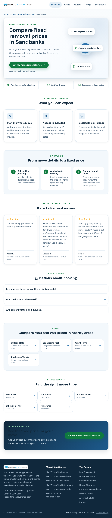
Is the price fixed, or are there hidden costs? (56, 289)
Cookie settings (102, 512)
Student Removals (87, 480)
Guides (78, 4)
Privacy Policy (71, 512)
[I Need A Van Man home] (18, 5)
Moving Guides (86, 493)
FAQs (88, 4)
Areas (67, 4)
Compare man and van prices (22, 14)
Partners (83, 502)
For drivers (101, 4)
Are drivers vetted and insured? (56, 310)
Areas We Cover (86, 497)
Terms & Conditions (87, 512)
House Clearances (87, 485)
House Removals (87, 476)
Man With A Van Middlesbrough (53, 495)
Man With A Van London (57, 472)
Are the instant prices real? (56, 299)
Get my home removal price (27, 65)
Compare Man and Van (90, 489)
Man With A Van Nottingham (59, 485)
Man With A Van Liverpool (58, 480)
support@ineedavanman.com (17, 496)
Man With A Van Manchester (59, 476)
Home (6, 14)
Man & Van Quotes (88, 472)
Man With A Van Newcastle (58, 489)
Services (55, 4)
